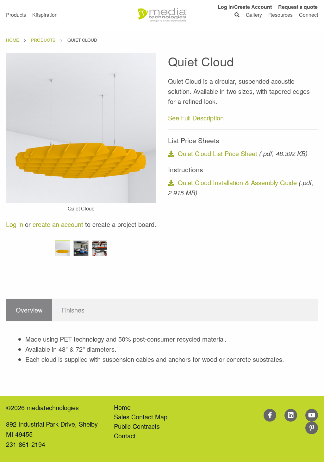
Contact (125, 435)
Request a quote (298, 6)
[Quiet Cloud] (81, 126)
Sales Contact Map (140, 416)
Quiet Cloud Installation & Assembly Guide (237, 182)
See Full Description (196, 117)
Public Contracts (137, 426)
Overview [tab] (29, 309)
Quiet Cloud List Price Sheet (217, 153)
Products (43, 40)
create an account (58, 224)
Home (12, 40)
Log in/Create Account (245, 6)
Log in (14, 224)
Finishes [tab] (72, 309)
